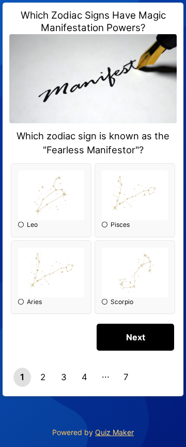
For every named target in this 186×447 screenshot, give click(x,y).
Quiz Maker (114, 432)
